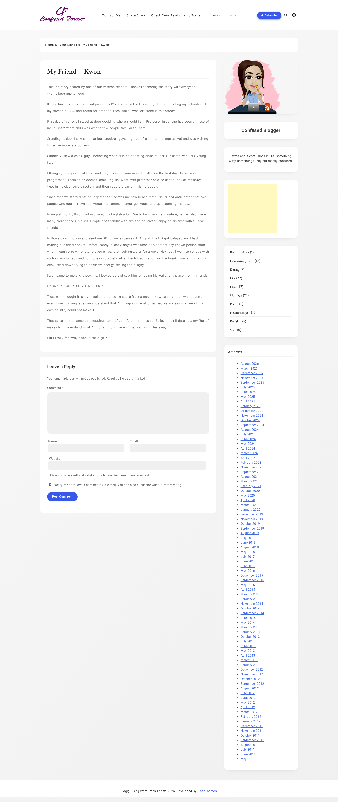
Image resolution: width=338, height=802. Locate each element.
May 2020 (248, 495)
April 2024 (248, 448)
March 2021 (249, 481)
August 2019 (250, 533)
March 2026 (249, 368)
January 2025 (251, 406)
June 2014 (248, 618)
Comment (55, 388)
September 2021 (252, 472)
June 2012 (248, 698)
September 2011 (252, 740)
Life (233, 278)
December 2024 (252, 411)
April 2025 (248, 401)
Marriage (236, 295)
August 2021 (250, 477)
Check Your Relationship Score (175, 15)
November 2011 (252, 731)
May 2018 (248, 552)
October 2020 (250, 491)
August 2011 (250, 745)
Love (233, 286)
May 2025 (248, 397)
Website (54, 458)
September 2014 (252, 613)
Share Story (135, 15)
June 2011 (248, 754)
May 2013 (248, 651)
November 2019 (252, 519)
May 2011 (248, 759)
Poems (234, 304)
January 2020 (251, 509)
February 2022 (251, 462)
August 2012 (250, 688)
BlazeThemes (207, 791)
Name (53, 441)
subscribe (144, 485)
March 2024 (249, 453)
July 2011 (248, 749)
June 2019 (248, 542)
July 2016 (248, 566)
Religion (235, 321)
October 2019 (250, 524)
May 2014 (248, 622)
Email (135, 441)
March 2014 (249, 627)
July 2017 (248, 557)
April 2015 (248, 589)
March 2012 (249, 712)
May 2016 (248, 571)
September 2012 (252, 684)
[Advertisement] (252, 208)
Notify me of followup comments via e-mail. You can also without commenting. (117, 485)
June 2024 (248, 439)
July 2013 (248, 641)
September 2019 (252, 528)
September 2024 (252, 425)
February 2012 (251, 716)
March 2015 (249, 594)
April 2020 (248, 500)
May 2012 (248, 702)
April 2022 (248, 458)
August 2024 (250, 429)
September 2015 (252, 580)
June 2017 (248, 561)
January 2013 (251, 665)
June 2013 (248, 646)
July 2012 (248, 693)
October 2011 (250, 735)
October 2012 (250, 679)
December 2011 (252, 726)
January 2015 (251, 599)
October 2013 (250, 637)
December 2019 (252, 514)
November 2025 (252, 378)
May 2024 (248, 444)
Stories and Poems (221, 15)
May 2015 (248, 585)
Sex (232, 330)
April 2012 (248, 707)
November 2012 (252, 674)
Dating (235, 269)
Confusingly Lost (242, 261)
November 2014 (252, 604)
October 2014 (250, 608)
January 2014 (251, 632)
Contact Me (111, 15)
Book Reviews (239, 252)
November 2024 (252, 415)
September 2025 (252, 382)
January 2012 (251, 721)
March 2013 (249, 660)
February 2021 (251, 486)
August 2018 (250, 547)
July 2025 (248, 387)
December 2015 (252, 575)
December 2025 (252, 373)
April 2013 (248, 655)
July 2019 (248, 538)
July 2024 (248, 434)
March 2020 (249, 505)
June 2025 (248, 392)
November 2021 (252, 467)
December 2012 (252, 669)
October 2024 (250, 420)
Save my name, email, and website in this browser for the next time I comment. (100, 475)
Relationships (239, 312)
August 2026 (250, 364)
